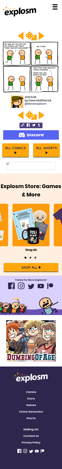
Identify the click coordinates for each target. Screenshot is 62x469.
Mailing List (31, 429)
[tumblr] (39, 125)
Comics (31, 392)
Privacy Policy (31, 442)
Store (31, 398)
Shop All (29, 267)
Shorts (31, 418)
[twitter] (33, 125)
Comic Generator (31, 412)
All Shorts (46, 148)
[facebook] (28, 125)
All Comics (15, 148)
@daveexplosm (35, 104)
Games (31, 405)
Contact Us (31, 436)
